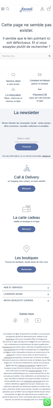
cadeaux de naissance (26, 365)
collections (8, 357)
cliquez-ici (46, 156)
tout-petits (8, 349)
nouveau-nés (7, 347)
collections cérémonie (32, 381)
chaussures (10, 339)
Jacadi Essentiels (35, 371)
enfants (9, 355)
